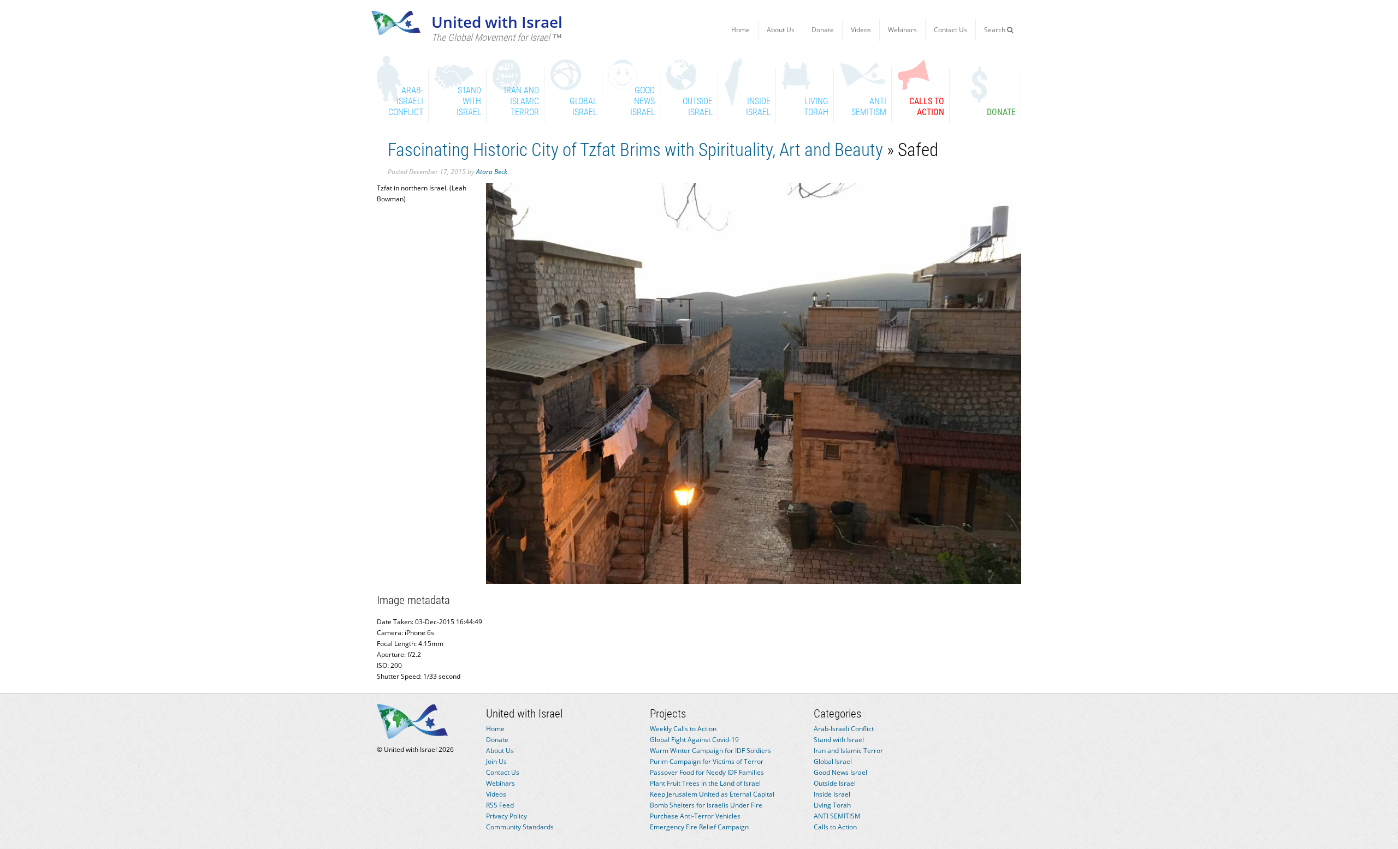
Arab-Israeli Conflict (844, 728)
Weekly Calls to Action (683, 728)
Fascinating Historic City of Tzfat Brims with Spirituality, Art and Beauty (635, 149)
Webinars (902, 29)
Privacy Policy (506, 816)
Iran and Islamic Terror (848, 750)
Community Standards (520, 827)
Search (995, 29)
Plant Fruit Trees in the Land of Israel (705, 783)
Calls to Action (835, 827)
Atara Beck (491, 171)
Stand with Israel (839, 739)
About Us (781, 29)
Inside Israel (832, 794)
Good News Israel (840, 772)
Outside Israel (835, 783)
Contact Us (950, 29)
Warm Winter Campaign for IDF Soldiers (710, 750)
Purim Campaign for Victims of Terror (706, 761)
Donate (822, 29)
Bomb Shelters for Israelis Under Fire (706, 805)
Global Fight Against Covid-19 (694, 739)
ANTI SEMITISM (837, 816)
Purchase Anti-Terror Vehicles (695, 816)
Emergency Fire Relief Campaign (699, 827)
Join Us (496, 761)
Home (740, 29)
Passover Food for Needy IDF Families (707, 772)
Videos (861, 29)
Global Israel (833, 761)
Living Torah (832, 805)
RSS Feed (500, 805)
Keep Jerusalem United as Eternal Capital (712, 794)
